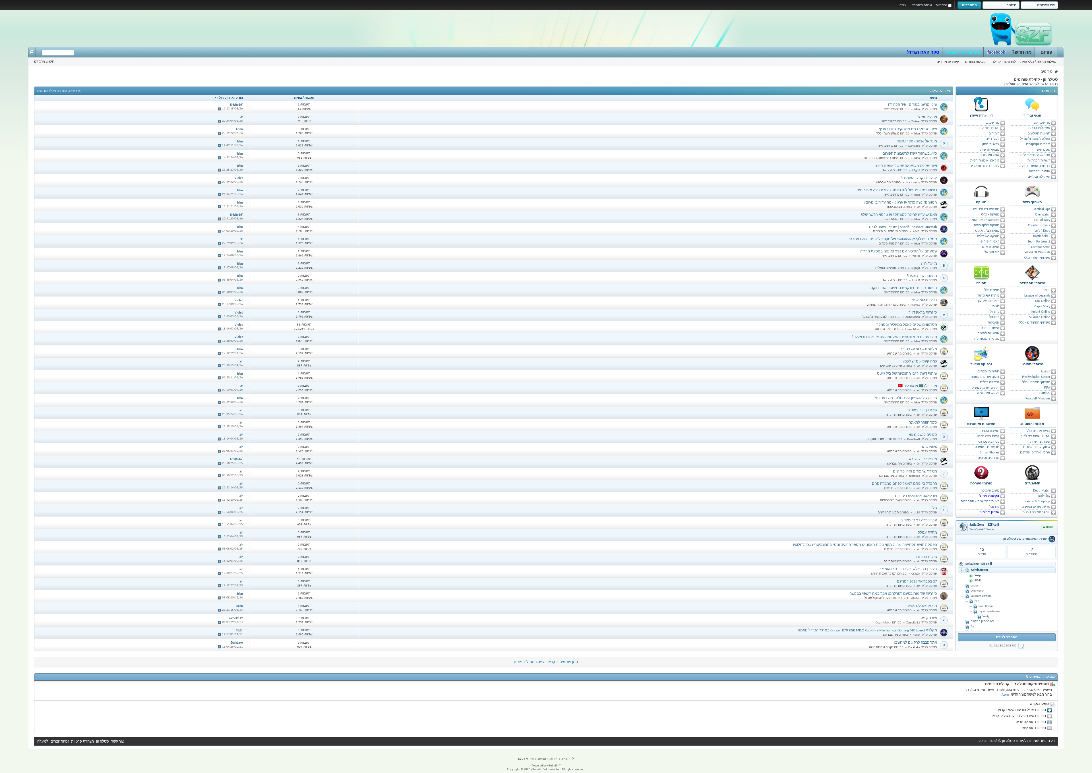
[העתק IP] (1021, 646)
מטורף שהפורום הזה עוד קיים (915, 471)
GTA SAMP (1032, 483)
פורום (1046, 52)
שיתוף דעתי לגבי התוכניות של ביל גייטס (907, 374)
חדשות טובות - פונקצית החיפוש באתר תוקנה (903, 288)
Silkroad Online (1039, 317)
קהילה (996, 62)
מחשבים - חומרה (987, 447)
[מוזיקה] (981, 191)
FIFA (1047, 387)
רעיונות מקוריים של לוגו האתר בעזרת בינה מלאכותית (897, 190)
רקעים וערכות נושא (985, 387)
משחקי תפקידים (1032, 283)
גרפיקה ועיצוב (981, 364)
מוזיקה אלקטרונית (986, 225)
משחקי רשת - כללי (1037, 258)
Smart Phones (989, 452)
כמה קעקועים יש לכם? (920, 361)
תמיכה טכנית (990, 431)
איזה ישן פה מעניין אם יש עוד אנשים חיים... (905, 166)
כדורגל (994, 312)
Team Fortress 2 (1039, 241)
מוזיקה (981, 202)
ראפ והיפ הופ (990, 241)
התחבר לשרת (1006, 637)
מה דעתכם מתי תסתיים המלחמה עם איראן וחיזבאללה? (894, 337)
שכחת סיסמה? (922, 5)
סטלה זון (102, 741)
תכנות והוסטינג (1032, 424)
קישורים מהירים (948, 62)
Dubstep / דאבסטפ (985, 220)
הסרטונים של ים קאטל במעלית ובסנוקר (906, 325)
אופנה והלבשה (1039, 171)
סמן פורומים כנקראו (563, 662)
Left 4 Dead (1042, 231)
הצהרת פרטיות (82, 741)
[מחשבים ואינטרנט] (981, 413)
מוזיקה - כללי (990, 214)
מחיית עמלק (927, 532)
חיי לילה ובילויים (1039, 177)
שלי (934, 508)
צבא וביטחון (990, 144)
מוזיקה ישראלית (988, 236)
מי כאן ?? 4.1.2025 (923, 459)
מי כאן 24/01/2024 (922, 606)
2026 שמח (929, 447)
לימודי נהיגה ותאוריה (984, 166)
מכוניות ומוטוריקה (986, 339)
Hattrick (1044, 393)
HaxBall (1045, 371)
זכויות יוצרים (60, 741)
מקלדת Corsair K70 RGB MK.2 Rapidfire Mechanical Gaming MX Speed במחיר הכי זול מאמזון (867, 630)
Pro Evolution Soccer (1036, 377)
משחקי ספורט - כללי (1035, 382)
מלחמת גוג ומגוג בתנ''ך (918, 349)
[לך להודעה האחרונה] (219, 109)
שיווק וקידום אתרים (1036, 447)
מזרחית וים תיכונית (986, 209)
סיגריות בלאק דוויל (923, 312)
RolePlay (1044, 496)
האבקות (993, 322)
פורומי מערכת (981, 483)
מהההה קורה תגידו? (922, 276)
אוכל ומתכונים (989, 155)
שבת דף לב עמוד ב (922, 410)
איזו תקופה (929, 618)
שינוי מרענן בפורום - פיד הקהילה (912, 105)
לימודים (993, 133)
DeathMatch (1041, 490)
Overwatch (1042, 214)
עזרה (902, 5)
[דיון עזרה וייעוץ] (981, 104)
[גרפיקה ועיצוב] (981, 353)
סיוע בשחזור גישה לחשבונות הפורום (909, 154)
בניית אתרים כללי (1038, 431)
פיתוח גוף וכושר (988, 295)
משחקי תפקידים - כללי (1034, 322)
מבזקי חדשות (989, 150)
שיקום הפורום (926, 557)
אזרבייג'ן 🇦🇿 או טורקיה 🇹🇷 (917, 386)
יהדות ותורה (990, 128)
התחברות (969, 5)
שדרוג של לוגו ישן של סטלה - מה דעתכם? (905, 398)
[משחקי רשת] (1032, 191)
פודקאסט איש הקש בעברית (916, 496)
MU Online (1042, 301)
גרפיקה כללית (989, 382)
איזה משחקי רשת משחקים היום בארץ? (907, 129)
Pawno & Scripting (1037, 501)
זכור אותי (941, 5)
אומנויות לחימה (988, 333)
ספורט (981, 283)
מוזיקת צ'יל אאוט (987, 231)
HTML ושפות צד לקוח (1035, 436)
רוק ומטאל (992, 252)
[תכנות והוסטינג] (1032, 413)
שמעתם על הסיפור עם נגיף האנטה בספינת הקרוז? (898, 251)
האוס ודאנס (990, 247)
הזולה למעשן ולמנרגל (1035, 139)
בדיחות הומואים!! (924, 300)
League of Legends (1037, 295)
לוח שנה (1010, 62)
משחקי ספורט (1032, 364)
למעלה (42, 741)
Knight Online (1040, 312)
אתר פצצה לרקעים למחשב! (915, 642)
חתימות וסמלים (988, 371)
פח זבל (994, 507)
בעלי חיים (992, 139)
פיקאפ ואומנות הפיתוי (984, 160)
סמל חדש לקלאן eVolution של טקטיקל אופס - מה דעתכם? (892, 239)
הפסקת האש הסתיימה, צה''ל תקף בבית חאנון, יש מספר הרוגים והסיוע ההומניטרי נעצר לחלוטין (865, 545)
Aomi (1006, 695)
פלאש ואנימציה (988, 393)
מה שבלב (992, 123)
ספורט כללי (991, 290)
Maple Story (1041, 306)
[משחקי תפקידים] (1032, 272)
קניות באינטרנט (988, 436)
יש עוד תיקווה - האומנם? (919, 178)
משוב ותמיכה (990, 490)
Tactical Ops (1041, 209)
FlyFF (1046, 290)
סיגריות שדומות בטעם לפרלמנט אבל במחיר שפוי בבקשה (893, 594)
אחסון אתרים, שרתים (1035, 452)
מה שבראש (1042, 123)
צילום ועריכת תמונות (985, 377)
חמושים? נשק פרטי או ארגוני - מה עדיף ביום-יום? (900, 202)
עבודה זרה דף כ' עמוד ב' (918, 520)
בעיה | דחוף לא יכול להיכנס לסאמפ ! (908, 569)
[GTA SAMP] (1032, 472)
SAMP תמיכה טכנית (1036, 512)
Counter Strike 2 (1039, 225)
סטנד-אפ (1043, 150)
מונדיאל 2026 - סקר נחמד (917, 141)
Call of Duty (1042, 220)
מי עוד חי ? (929, 264)
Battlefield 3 (1041, 236)
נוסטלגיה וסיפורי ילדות (1034, 155)
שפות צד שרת (1040, 442)
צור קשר (117, 741)
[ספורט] (981, 272)
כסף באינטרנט (988, 442)
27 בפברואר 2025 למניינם (917, 581)
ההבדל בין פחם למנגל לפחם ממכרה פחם (904, 484)
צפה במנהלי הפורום (529, 662)
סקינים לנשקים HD (923, 435)
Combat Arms (1040, 247)
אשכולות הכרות (1039, 128)
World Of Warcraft (1037, 252)
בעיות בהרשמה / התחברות (980, 501)
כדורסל (994, 317)
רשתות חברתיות (1038, 160)
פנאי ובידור (1032, 115)
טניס (995, 306)
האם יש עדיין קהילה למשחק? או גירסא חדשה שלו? (899, 215)
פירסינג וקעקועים (1038, 144)
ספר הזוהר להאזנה (923, 422)
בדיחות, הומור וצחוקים (1034, 166)
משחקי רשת (1032, 202)
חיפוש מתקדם (44, 61)
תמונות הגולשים (1038, 133)
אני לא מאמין (927, 117)
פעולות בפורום (975, 62)
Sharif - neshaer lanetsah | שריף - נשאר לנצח (903, 227)
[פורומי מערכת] (981, 472)
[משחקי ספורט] (1032, 353)
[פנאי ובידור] (1032, 104)
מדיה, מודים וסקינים (1035, 507)
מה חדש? (1022, 52)
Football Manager (1037, 398)
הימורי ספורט (990, 328)
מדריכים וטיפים (988, 458)
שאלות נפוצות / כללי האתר (1037, 62)
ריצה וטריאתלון (988, 301)
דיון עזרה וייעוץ (981, 115)
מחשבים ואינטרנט (981, 424)
